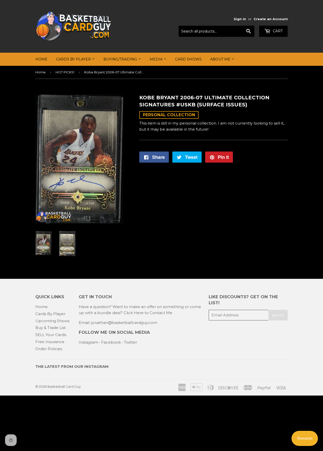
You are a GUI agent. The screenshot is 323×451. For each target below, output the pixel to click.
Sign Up (278, 315)
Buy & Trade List (50, 327)
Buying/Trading (120, 59)
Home (41, 59)
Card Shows (188, 59)
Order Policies (48, 348)
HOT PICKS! (65, 72)
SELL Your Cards (50, 334)
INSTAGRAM (96, 366)
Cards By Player (74, 59)
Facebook (111, 342)
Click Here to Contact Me (148, 312)
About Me (220, 59)
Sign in (240, 19)
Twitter (130, 342)
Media (157, 59)
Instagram (88, 342)
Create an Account (271, 19)
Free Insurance (49, 341)
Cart (277, 31)
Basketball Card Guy (64, 386)
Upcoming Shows (52, 320)
